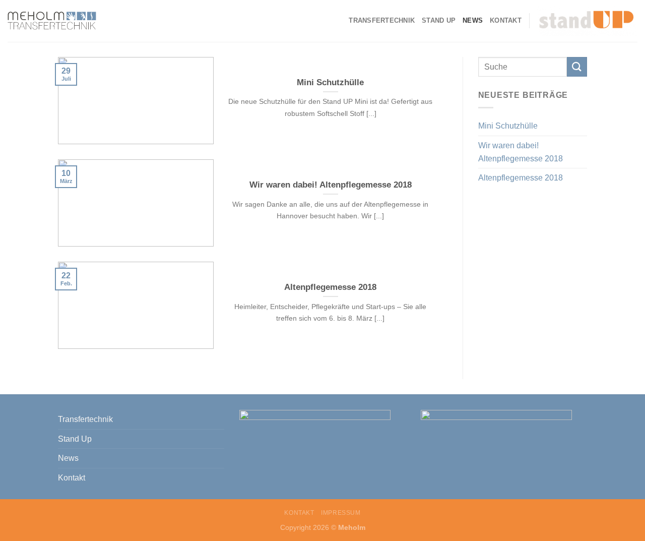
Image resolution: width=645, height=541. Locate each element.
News (473, 20)
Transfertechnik (382, 20)
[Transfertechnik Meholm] (52, 21)
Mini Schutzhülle (508, 126)
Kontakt (506, 20)
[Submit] (577, 67)
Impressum (341, 512)
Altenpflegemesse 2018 (520, 177)
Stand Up (439, 20)
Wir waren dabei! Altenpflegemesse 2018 (520, 152)
